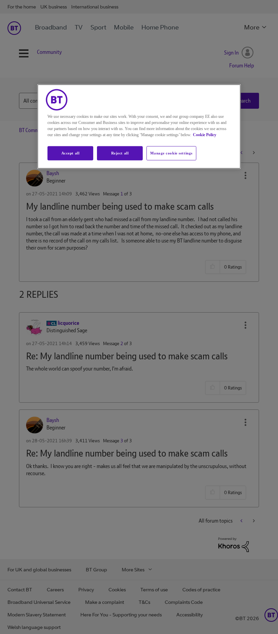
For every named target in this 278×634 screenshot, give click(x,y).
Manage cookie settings (171, 153)
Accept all (70, 153)
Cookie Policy (204, 134)
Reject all (120, 153)
